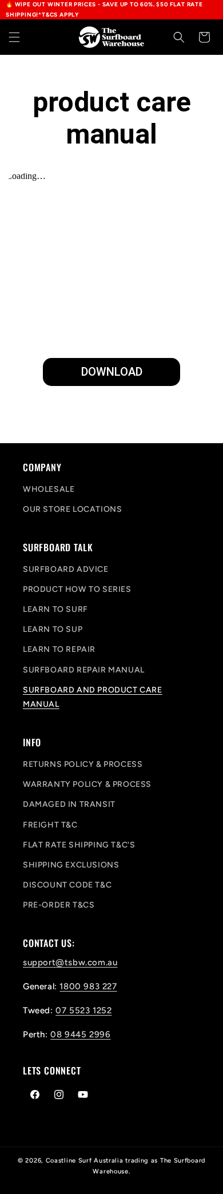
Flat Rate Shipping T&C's (79, 845)
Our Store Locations (72, 509)
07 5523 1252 (83, 1010)
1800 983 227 (88, 986)
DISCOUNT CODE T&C (67, 885)
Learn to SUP (52, 629)
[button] (14, 37)
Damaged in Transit (69, 804)
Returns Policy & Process (82, 764)
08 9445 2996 (80, 1034)
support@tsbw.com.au (70, 962)
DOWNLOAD (111, 372)
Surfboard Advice (66, 569)
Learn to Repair (59, 649)
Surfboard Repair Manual (84, 670)
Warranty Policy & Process (87, 784)
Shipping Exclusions (71, 865)
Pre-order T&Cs (58, 905)
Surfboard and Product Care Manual (92, 697)
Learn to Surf (55, 609)
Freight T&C (50, 825)
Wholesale (48, 489)
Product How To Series (77, 589)
